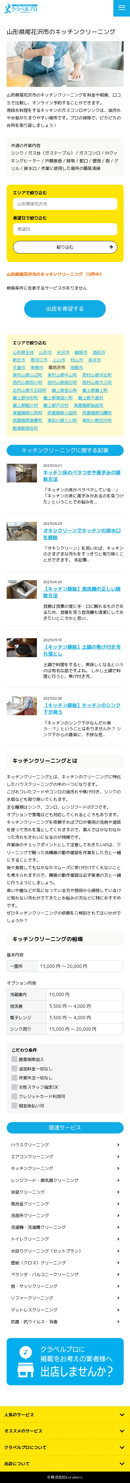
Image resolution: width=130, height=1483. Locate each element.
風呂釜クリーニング (30, 1204)
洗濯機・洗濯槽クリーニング (38, 1227)
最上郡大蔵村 (90, 398)
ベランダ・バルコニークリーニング (45, 1274)
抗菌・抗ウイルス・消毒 (34, 1322)
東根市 (37, 367)
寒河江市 (39, 360)
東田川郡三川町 (62, 420)
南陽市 (76, 367)
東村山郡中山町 (62, 375)
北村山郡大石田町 (30, 390)
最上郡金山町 (64, 390)
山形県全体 (23, 352)
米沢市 (63, 352)
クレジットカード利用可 (42, 1096)
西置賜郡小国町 (62, 413)
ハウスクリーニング (30, 1145)
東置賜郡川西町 (27, 413)
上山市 (59, 360)
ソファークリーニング (32, 1298)
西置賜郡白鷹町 (97, 413)
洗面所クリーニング (30, 1215)
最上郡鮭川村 (25, 405)
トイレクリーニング (30, 1239)
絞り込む (65, 247)
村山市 (76, 360)
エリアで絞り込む (30, 192)
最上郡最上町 (95, 390)
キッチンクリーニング (32, 1168)
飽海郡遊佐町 (25, 428)
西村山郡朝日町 (62, 382)
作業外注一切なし (36, 1078)
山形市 (45, 352)
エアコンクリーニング (32, 1156)
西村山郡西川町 (27, 382)
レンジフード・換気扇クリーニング (45, 1180)
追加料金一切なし (36, 1069)
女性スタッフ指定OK (38, 1087)
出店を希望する (65, 308)
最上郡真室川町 (58, 398)
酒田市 (99, 352)
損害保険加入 (31, 1059)
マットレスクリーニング (34, 1310)
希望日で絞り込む (30, 218)
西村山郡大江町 (97, 382)
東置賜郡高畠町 (88, 405)
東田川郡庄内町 (97, 420)
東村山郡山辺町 (27, 375)
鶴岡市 (81, 352)
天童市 (19, 367)
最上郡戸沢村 (56, 405)
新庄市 (19, 360)
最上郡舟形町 (25, 398)
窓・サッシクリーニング (34, 1286)
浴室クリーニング (28, 1192)
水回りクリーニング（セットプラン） (47, 1251)
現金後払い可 (31, 1106)
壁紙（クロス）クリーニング (38, 1263)
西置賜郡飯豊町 (27, 420)
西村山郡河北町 (97, 375)
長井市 (94, 360)
